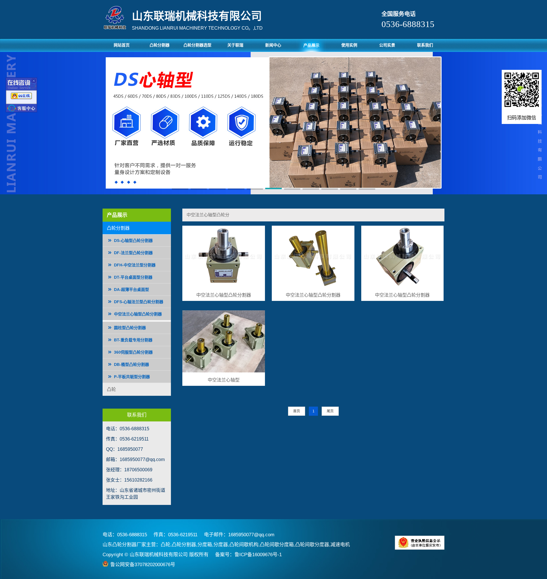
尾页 (330, 411)
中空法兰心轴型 (224, 380)
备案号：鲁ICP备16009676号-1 (248, 554)
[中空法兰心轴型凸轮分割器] (223, 257)
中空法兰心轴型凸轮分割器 (223, 295)
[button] (180, 189)
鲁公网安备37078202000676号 (142, 564)
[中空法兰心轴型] (223, 341)
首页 (296, 411)
